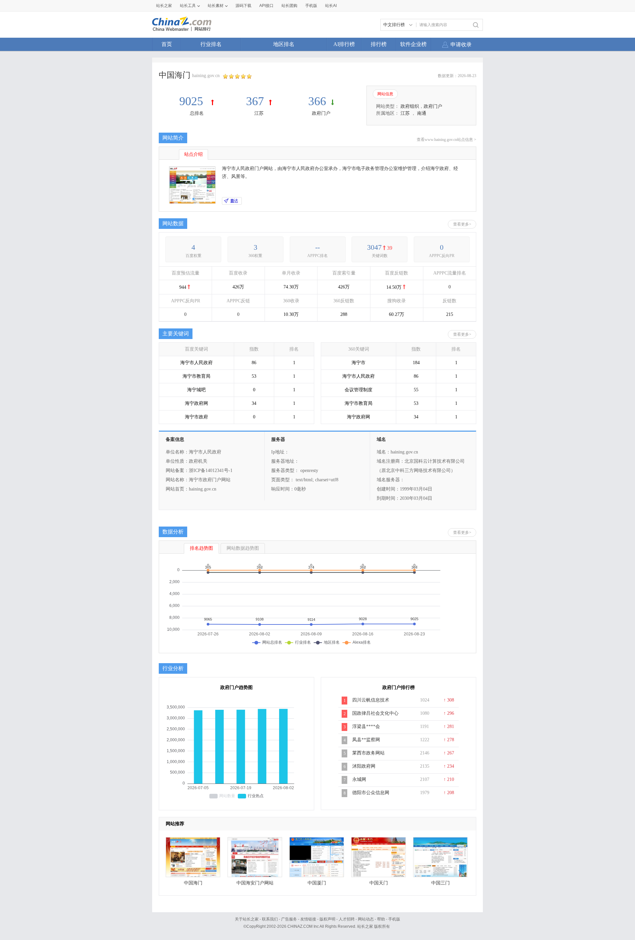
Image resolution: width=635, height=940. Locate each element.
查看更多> (462, 224)
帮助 (381, 919)
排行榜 (379, 44)
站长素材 (216, 5)
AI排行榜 (344, 44)
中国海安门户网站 (255, 882)
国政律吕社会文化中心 (375, 713)
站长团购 (289, 5)
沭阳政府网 (363, 766)
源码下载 (243, 5)
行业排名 (211, 44)
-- (317, 247)
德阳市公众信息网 (370, 792)
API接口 (266, 5)
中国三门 (440, 882)
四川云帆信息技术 (370, 700)
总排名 (197, 113)
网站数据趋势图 (243, 548)
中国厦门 (317, 882)
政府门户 (321, 113)
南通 (421, 113)
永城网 (359, 779)
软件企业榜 (413, 44)
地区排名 (283, 44)
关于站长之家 (247, 919)
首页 (166, 44)
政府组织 (410, 106)
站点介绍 (193, 154)
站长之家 (164, 5)
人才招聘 (347, 919)
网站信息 (385, 94)
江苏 (259, 113)
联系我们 (270, 919)
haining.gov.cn (206, 75)
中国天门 (378, 882)
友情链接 (308, 919)
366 (317, 101)
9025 (192, 101)
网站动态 (366, 919)
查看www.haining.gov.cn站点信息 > (446, 139)
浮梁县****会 (366, 726)
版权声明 (327, 919)
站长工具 (188, 5)
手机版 (394, 919)
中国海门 (193, 882)
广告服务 (289, 919)
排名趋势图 (201, 548)
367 (255, 101)
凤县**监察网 (366, 739)
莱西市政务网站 (368, 752)
